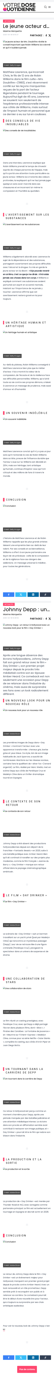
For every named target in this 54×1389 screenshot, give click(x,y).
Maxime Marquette (12, 31)
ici (4, 1329)
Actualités (9, 21)
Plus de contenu (27, 1369)
